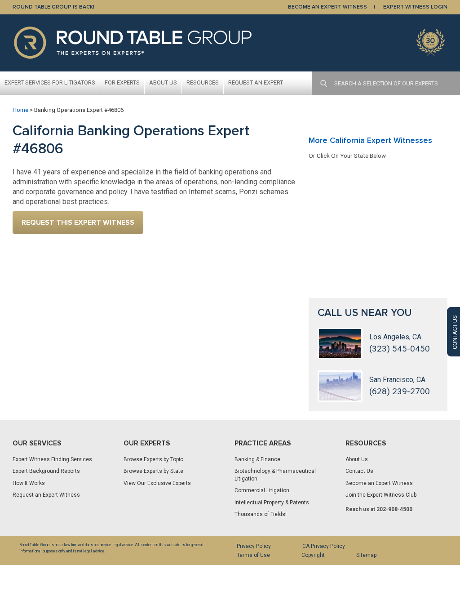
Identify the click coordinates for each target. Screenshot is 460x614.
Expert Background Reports (46, 471)
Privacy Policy (254, 546)
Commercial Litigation (261, 490)
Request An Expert (255, 82)
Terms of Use (253, 555)
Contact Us (359, 471)
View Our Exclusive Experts (157, 483)
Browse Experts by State (153, 471)
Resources (202, 82)
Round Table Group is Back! (53, 7)
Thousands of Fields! (260, 514)
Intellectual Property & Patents (271, 502)
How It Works (29, 483)
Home (20, 110)
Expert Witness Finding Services (52, 459)
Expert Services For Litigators (49, 82)
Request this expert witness (78, 222)
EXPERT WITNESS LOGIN (415, 7)
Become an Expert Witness (379, 483)
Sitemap (366, 555)
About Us (163, 82)
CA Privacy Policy (323, 546)
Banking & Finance (257, 459)
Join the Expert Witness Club (380, 495)
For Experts (122, 82)
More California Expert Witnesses (370, 140)
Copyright (313, 555)
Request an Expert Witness (46, 495)
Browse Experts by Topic (153, 459)
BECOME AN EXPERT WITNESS (327, 7)
